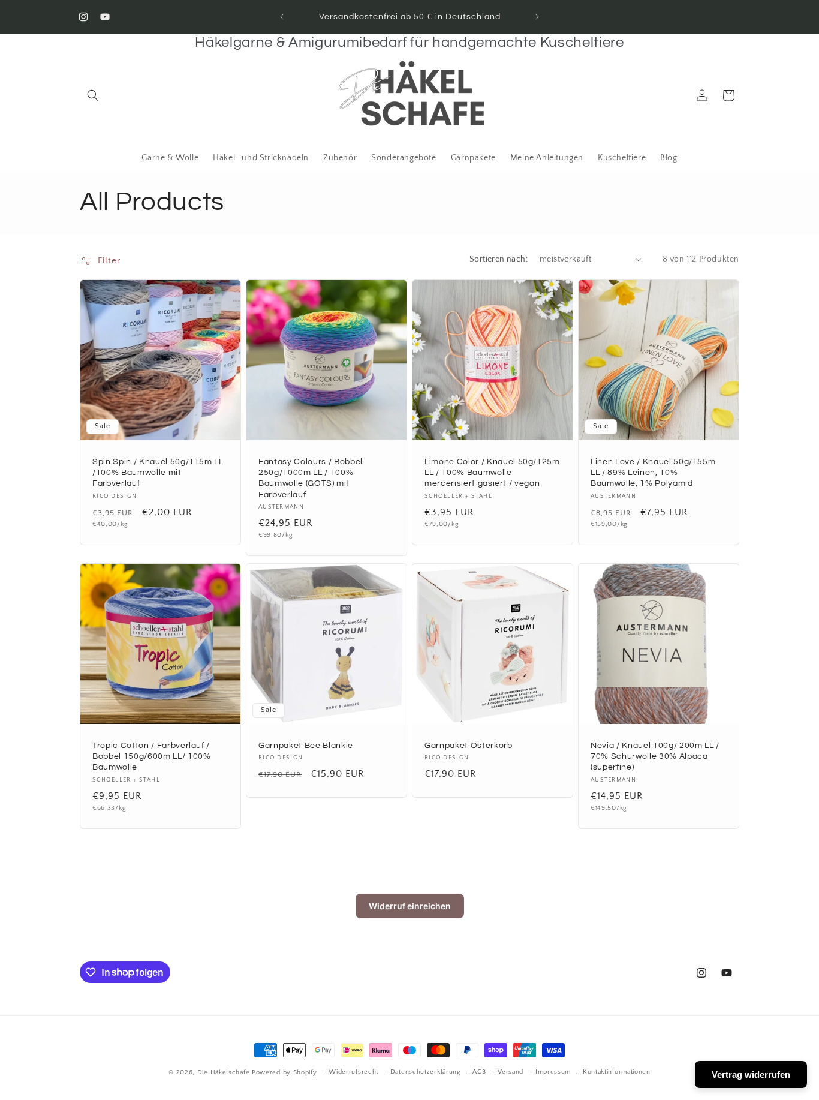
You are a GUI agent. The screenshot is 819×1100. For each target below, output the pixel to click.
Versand (510, 1071)
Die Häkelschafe (223, 1072)
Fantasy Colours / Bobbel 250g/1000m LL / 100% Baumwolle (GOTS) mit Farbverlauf (310, 478)
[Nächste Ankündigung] (537, 16)
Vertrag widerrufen (751, 1074)
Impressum (553, 1071)
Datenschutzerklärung (425, 1071)
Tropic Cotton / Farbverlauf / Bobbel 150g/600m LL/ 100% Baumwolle (151, 756)
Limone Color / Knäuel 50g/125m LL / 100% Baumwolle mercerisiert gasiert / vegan (492, 472)
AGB (479, 1071)
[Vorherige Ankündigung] (282, 16)
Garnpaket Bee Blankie (305, 745)
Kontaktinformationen (617, 1071)
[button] (93, 95)
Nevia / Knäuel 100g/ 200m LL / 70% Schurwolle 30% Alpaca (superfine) (655, 756)
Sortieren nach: (498, 259)
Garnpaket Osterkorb (468, 745)
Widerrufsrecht (353, 1071)
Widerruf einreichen (410, 906)
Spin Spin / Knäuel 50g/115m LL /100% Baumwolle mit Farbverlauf (158, 472)
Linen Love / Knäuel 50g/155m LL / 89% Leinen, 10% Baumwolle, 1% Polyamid (653, 472)
